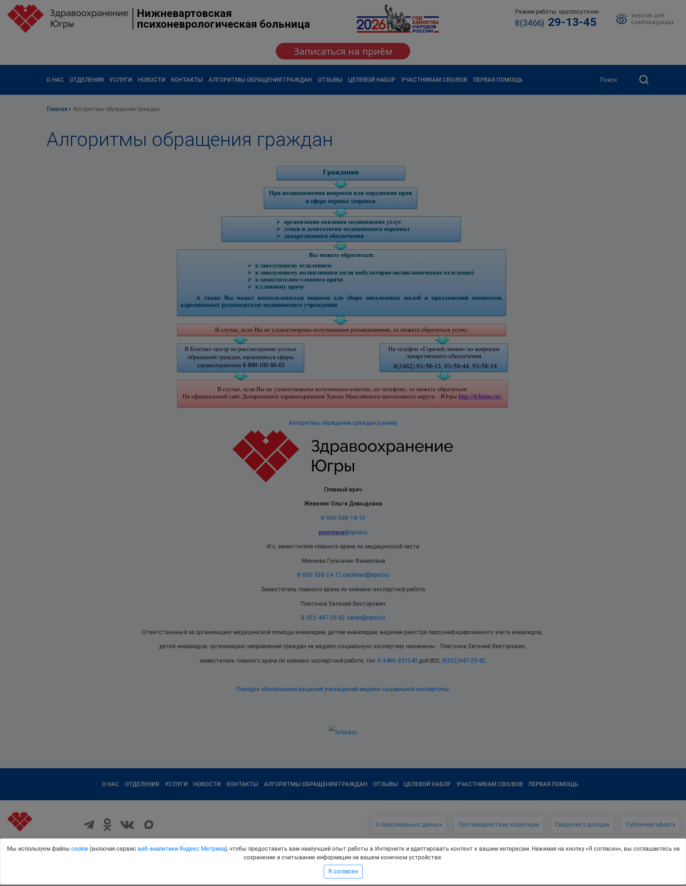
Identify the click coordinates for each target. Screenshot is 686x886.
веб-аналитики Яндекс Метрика (181, 848)
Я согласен (343, 871)
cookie (79, 848)
